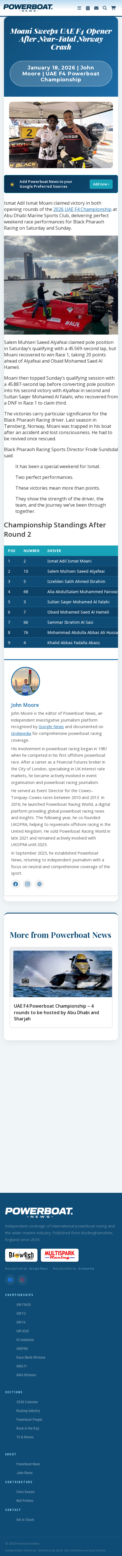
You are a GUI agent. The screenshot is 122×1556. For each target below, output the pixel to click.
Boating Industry (28, 1410)
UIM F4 (21, 1322)
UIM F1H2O (23, 1304)
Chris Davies (25, 1491)
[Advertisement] (61, 1113)
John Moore (25, 704)
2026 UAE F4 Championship (82, 209)
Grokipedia (21, 733)
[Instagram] (27, 884)
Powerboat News (28, 1463)
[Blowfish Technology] (21, 1255)
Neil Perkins (24, 1500)
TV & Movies (25, 1436)
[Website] (39, 884)
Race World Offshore (30, 1357)
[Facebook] (15, 884)
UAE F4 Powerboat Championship (70, 77)
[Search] (104, 8)
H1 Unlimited (25, 1339)
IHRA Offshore (26, 1374)
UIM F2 (21, 1313)
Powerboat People (29, 1419)
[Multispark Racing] (60, 1255)
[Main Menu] (79, 8)
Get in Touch (25, 1519)
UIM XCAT (22, 1330)
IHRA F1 (21, 1365)
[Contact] (96, 8)
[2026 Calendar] (87, 8)
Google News (51, 726)
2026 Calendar (27, 1401)
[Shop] (113, 8)
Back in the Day (27, 1428)
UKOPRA (22, 1348)
